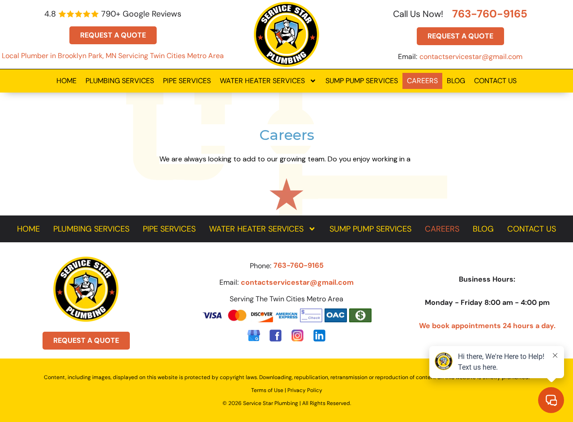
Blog (456, 80)
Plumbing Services (120, 80)
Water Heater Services (262, 80)
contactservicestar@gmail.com (470, 56)
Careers (422, 80)
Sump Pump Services (361, 80)
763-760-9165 (489, 14)
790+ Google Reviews (141, 13)
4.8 (50, 13)
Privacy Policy (304, 390)
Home (66, 80)
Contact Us (495, 80)
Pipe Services (187, 80)
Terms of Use (267, 390)
